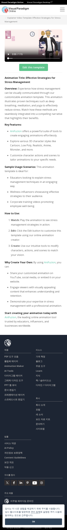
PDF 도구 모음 (11, 356)
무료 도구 (40, 366)
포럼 (38, 409)
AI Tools (8, 370)
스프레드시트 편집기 (14, 399)
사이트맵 (40, 428)
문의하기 (40, 423)
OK (33, 521)
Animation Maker (14, 366)
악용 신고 (9, 467)
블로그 (39, 361)
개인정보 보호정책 (13, 452)
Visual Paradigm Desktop (38, 2)
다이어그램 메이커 (13, 375)
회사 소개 (40, 404)
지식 (38, 375)
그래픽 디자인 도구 (13, 380)
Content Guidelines (15, 457)
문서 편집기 (10, 389)
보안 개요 (9, 462)
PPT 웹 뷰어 (10, 385)
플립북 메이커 (11, 361)
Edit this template (34, 67)
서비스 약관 (10, 443)
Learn (39, 370)
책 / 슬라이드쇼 (43, 380)
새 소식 (39, 414)
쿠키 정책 (35, 512)
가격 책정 (40, 356)
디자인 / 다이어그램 (45, 385)
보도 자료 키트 (43, 419)
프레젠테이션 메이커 (14, 394)
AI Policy (9, 447)
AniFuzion (16, 131)
